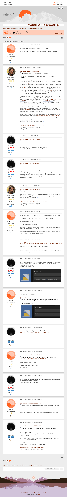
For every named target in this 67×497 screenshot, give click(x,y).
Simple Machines (33, 493)
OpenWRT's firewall (48, 101)
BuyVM (39, 115)
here (51, 90)
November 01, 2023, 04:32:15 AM (31, 185)
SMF (21, 493)
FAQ (25, 87)
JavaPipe (57, 115)
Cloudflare (27, 109)
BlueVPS (53, 115)
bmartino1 (11, 221)
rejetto (12, 145)
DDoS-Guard (27, 117)
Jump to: (42, 468)
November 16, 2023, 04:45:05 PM (31, 422)
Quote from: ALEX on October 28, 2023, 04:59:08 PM (30, 71)
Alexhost (48, 115)
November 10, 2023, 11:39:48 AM (31, 290)
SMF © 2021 (25, 493)
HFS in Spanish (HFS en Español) (27, 125)
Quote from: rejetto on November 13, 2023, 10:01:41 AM (31, 403)
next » (61, 33)
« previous (56, 33)
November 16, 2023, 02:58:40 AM (31, 399)
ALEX (11, 33)
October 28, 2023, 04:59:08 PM (30, 45)
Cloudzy (43, 115)
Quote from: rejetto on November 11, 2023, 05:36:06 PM (31, 354)
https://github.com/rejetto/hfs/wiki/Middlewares (32, 447)
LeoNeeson (11, 77)
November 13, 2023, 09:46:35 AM (31, 351)
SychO (38, 494)
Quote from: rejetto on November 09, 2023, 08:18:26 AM (31, 297)
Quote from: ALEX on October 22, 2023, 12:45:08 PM (30, 139)
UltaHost (22, 117)
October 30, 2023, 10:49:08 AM (30, 135)
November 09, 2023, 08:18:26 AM (31, 258)
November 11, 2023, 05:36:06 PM (31, 327)
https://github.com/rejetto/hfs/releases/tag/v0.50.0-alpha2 (34, 332)
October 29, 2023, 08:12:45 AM (30, 67)
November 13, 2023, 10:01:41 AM (31, 375)
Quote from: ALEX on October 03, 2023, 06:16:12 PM (30, 189)
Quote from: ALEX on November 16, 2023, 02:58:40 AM (30, 425)
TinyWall (29, 83)
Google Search (52, 117)
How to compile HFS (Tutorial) (41, 125)
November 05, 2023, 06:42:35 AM (31, 211)
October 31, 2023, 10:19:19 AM (30, 159)
